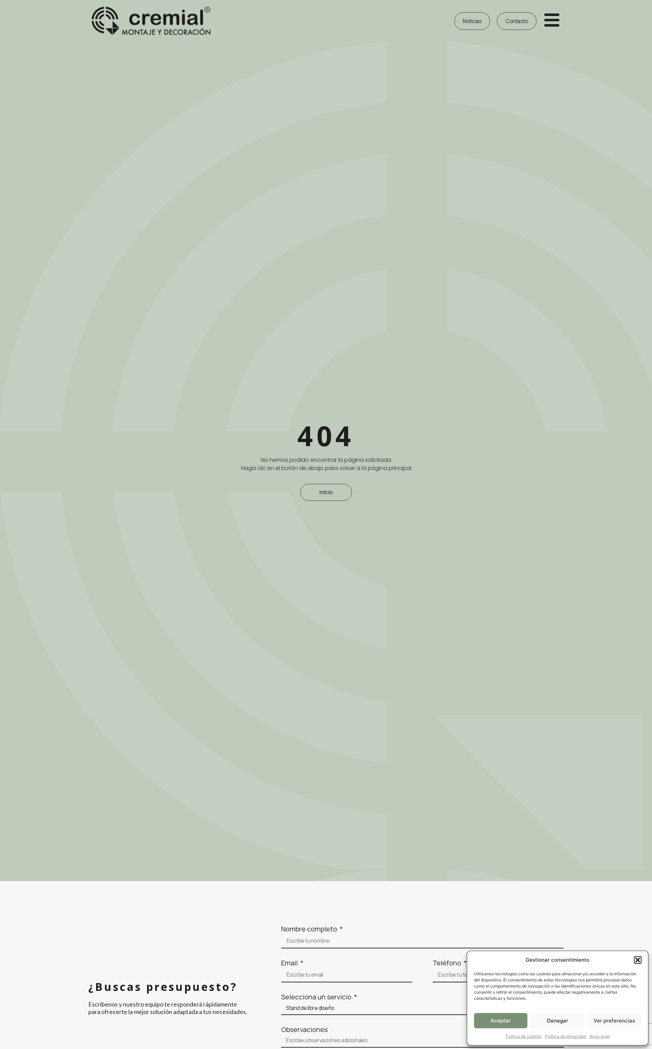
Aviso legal (600, 1036)
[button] (637, 960)
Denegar (557, 1020)
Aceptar (501, 1020)
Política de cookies (524, 1036)
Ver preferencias (614, 1020)
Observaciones (304, 1029)
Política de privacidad (565, 1036)
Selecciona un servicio (317, 997)
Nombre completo (310, 929)
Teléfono (448, 963)
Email (290, 963)
